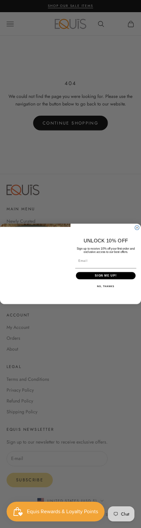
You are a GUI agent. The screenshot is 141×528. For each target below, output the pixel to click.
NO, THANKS (105, 286)
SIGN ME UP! (106, 275)
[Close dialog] (137, 228)
